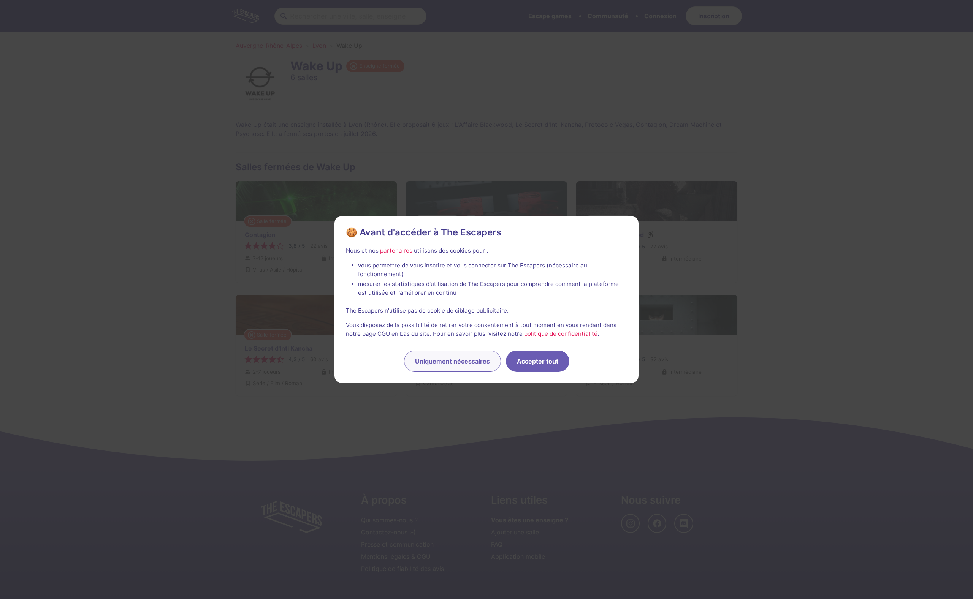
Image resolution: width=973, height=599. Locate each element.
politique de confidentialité (560, 333)
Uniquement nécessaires (452, 361)
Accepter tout (537, 361)
